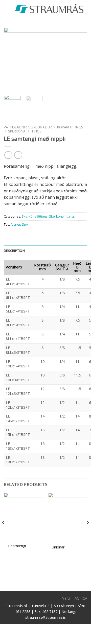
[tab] (45, 251)
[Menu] (7, 9)
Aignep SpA (19, 224)
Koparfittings (70, 127)
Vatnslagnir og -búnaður (28, 127)
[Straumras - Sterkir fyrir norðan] (48, 8)
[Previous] (11, 59)
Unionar (58, 547)
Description (14, 250)
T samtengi (17, 546)
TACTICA (79, 598)
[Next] (79, 59)
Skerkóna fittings (24, 131)
